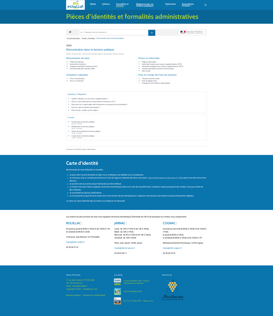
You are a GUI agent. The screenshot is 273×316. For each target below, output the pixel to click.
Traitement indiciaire (77, 62)
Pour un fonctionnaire (77, 78)
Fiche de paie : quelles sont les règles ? (85, 110)
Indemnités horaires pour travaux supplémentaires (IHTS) (162, 64)
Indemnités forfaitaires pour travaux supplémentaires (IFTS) (162, 66)
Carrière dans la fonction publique (83, 122)
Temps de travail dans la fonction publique (85, 131)
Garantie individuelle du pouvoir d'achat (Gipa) (158, 69)
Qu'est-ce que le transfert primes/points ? (85, 107)
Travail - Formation (88, 38)
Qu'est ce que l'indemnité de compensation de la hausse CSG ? (93, 101)
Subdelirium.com (90, 289)
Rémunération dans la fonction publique (110, 38)
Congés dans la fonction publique (82, 136)
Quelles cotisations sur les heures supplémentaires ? (89, 99)
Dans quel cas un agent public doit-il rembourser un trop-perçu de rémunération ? (99, 104)
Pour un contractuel (76, 81)
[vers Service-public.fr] (192, 32)
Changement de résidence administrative (156, 83)
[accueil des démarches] (70, 32)
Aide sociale (146, 71)
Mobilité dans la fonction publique (82, 126)
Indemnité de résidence (78, 64)
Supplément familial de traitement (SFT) (83, 66)
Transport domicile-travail (150, 78)
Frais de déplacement (149, 81)
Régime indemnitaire (149, 62)
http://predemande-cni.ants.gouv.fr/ (163, 178)
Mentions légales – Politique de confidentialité (85, 295)
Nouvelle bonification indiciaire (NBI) (82, 69)
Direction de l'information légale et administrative (81, 149)
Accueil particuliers (73, 38)
